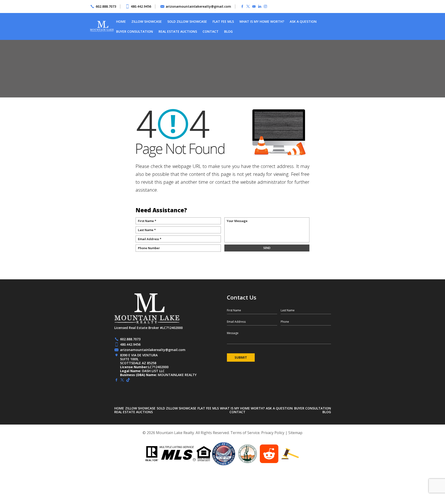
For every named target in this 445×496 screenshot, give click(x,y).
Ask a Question (303, 21)
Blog (228, 31)
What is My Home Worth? (261, 21)
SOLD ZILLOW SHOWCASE (187, 21)
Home (121, 21)
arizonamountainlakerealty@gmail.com (198, 6)
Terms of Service (245, 432)
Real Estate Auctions (178, 31)
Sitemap (295, 432)
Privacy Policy (272, 432)
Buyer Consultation (134, 31)
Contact (211, 31)
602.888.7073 (106, 6)
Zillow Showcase (146, 21)
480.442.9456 (141, 6)
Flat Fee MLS (223, 21)
